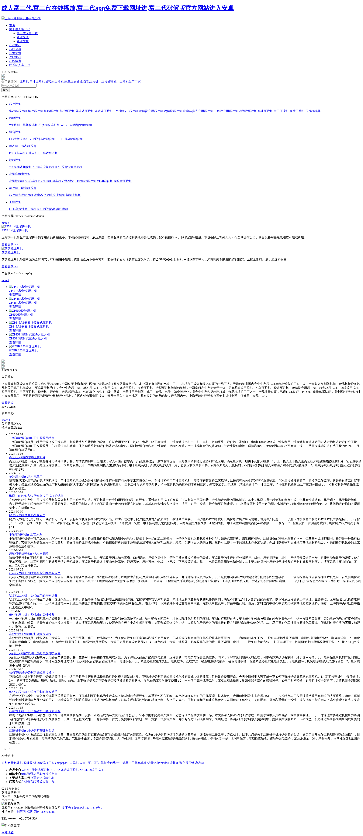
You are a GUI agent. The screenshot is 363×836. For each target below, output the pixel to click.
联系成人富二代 (19, 65)
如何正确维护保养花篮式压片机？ (31, 672)
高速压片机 (265, 111)
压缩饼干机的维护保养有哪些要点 (31, 730)
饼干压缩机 (281, 111)
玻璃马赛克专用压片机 (198, 111)
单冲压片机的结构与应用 (25, 476)
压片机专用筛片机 (21, 195)
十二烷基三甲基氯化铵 (131, 762)
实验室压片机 (123, 181)
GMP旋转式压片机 (125, 111)
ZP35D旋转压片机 (21, 314)
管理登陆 (33, 811)
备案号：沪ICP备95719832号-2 (82, 807)
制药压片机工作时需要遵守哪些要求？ (34, 573)
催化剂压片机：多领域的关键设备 (31, 614)
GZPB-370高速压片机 (23, 350)
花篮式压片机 (85, 111)
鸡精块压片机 (173, 111)
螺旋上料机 (73, 195)
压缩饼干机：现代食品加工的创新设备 (34, 711)
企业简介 (23, 37)
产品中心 (15, 45)
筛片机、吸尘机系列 (22, 188)
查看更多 (8, 402)
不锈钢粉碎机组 (49, 125)
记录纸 (152, 762)
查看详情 (15, 294)
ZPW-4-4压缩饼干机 (15, 230)
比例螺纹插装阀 (167, 762)
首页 (12, 25)
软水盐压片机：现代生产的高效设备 (33, 595)
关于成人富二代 (19, 29)
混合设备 (15, 132)
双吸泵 (28, 762)
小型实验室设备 (19, 174)
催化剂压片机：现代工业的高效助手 (33, 692)
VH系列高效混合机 (42, 139)
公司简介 (36, 777)
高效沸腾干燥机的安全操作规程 (30, 634)
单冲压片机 (67, 111)
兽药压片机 (51, 111)
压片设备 (15, 104)
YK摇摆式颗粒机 (20, 167)
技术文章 (15, 53)
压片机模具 (312, 111)
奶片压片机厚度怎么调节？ (27, 515)
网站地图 (8, 832)
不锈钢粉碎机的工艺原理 (25, 534)
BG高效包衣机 (48, 153)
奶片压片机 (35, 111)
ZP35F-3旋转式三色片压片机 (28, 338)
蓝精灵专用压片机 (151, 111)
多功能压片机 (18, 111)
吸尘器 (38, 195)
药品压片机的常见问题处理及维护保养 (34, 653)
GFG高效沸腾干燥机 (22, 209)
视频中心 (15, 57)
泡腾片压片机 (248, 111)
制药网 (21, 811)
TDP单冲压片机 (85, 181)
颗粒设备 (15, 160)
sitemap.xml (48, 811)
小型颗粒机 (16, 181)
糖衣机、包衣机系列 (22, 146)
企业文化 (23, 41)
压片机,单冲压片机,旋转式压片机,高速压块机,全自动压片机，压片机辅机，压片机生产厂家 (80, 81)
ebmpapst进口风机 (67, 762)
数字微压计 (186, 762)
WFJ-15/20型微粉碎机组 (76, 125)
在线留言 (15, 61)
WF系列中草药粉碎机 (23, 125)
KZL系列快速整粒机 (68, 167)
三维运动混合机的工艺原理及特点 (31, 438)
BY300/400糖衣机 (49, 181)
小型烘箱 (68, 181)
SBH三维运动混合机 (69, 139)
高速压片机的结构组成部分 (27, 457)
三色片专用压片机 (226, 111)
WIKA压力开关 (89, 762)
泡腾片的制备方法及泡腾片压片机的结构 (36, 495)
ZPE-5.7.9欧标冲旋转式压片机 (29, 326)
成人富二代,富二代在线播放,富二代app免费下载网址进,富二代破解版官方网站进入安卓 (118, 8)
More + (6, 420)
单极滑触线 (108, 762)
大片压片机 (297, 111)
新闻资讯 (15, 49)
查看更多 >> (10, 244)
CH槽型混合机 (19, 139)
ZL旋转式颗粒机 (43, 167)
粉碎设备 (15, 118)
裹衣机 (199, 762)
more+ (5, 222)
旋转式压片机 (104, 111)
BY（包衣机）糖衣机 (23, 153)
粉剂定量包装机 (12, 762)
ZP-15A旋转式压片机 (23, 302)
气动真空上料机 (54, 195)
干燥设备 (15, 202)
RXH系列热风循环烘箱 (52, 209)
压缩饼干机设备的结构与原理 (28, 553)
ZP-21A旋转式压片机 (23, 290)
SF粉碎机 (31, 181)
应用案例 (39, 773)
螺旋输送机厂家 (43, 762)
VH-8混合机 (105, 181)
